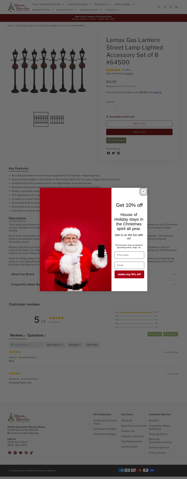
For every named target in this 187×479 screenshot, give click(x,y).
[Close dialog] (143, 191)
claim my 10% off (129, 274)
